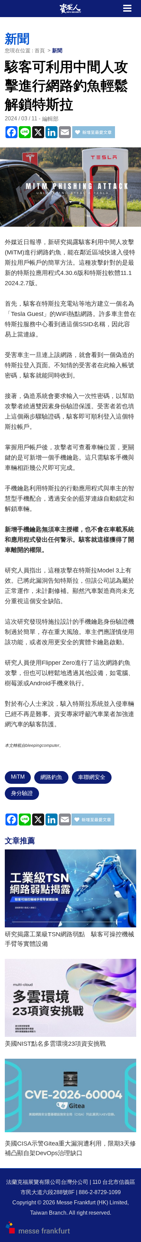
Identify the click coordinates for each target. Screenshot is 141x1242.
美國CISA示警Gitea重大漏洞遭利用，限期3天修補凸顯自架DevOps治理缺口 (70, 1148)
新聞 (57, 50)
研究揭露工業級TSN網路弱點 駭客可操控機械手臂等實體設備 (69, 939)
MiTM (18, 777)
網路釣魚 (51, 777)
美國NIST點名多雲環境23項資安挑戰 (55, 1043)
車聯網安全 (91, 777)
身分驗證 (22, 793)
